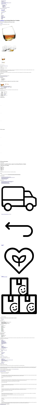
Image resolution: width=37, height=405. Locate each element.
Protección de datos (3, 359)
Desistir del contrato (2, 363)
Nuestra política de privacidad (3, 404)
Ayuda (2, 4)
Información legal (2, 96)
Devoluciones (4, 5)
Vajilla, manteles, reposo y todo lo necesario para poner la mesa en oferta (8, 177)
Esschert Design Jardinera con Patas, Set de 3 (5, 183)
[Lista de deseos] (1, 13)
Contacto (2, 353)
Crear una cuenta (2, 12)
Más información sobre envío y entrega (3, 76)
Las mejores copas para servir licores (4, 178)
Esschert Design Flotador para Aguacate (5, 182)
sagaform (2, 20)
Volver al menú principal (3, 0)
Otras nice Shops (2, 362)
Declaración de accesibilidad (4, 360)
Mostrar (1, 173)
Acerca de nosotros (3, 352)
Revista (2, 350)
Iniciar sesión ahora (3, 10)
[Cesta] (19, 14)
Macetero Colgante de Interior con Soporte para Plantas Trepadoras (7, 181)
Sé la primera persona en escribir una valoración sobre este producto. (14, 174)
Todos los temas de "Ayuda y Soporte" (6, 7)
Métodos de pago (4, 6)
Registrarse (2, 346)
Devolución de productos (3, 342)
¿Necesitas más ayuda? (3, 343)
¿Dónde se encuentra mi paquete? (4, 347)
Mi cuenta (2, 340)
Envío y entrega (2, 341)
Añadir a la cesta (1, 73)
